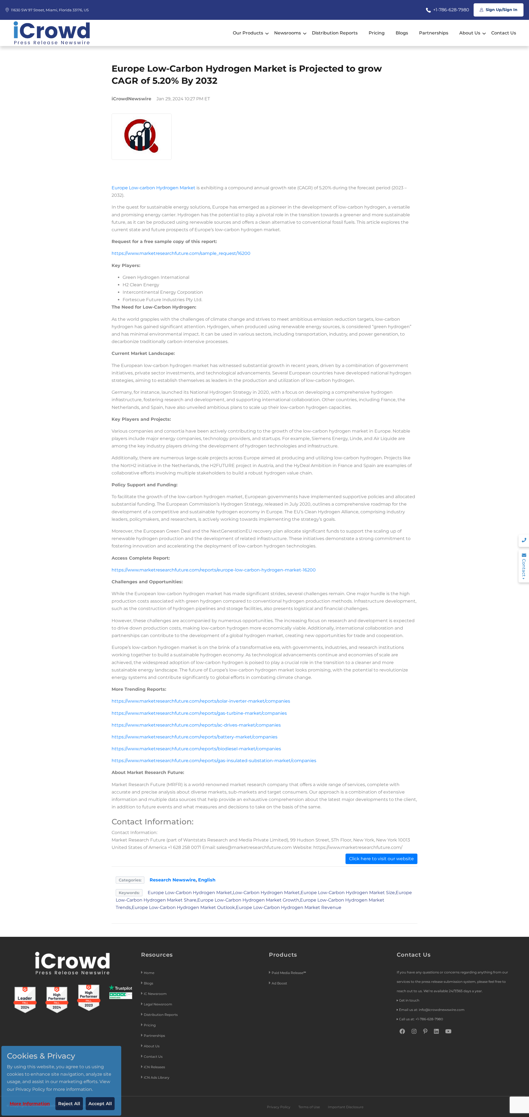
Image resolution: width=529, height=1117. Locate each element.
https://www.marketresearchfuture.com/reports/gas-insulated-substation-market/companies (214, 760)
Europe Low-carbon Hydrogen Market (153, 187)
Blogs (402, 33)
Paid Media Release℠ (289, 973)
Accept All (100, 1103)
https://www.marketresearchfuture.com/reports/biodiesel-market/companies (196, 748)
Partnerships (433, 33)
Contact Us (503, 33)
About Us (469, 33)
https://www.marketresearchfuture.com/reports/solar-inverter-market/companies (201, 701)
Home (149, 973)
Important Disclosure (345, 1107)
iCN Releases (154, 1067)
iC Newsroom (156, 994)
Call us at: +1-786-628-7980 (421, 1019)
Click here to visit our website (381, 858)
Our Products (248, 33)
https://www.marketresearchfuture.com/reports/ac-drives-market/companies (196, 725)
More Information (30, 1103)
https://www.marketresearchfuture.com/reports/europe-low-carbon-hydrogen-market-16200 (214, 570)
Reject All (69, 1103)
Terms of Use (309, 1107)
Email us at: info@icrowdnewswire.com (432, 1010)
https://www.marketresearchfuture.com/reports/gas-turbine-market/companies (199, 713)
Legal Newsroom (158, 1004)
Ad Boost (279, 983)
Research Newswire (173, 880)
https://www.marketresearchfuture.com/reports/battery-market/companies (194, 737)
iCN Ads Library (156, 1077)
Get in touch (409, 1000)
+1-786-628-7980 (450, 9)
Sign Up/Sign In (501, 9)
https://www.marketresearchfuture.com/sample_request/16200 (181, 253)
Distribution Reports (335, 33)
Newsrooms (287, 33)
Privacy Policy (278, 1107)
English (206, 880)
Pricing (377, 33)
